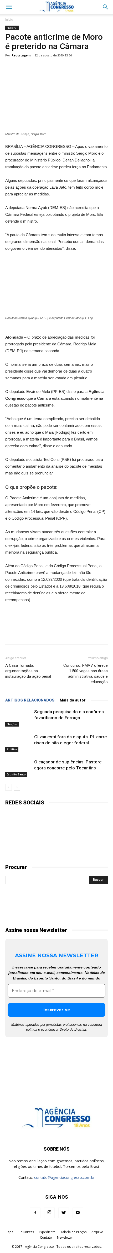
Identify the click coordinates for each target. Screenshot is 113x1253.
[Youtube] (78, 1213)
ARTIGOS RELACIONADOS (29, 700)
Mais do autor (73, 700)
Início (9, 19)
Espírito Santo (16, 774)
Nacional (12, 28)
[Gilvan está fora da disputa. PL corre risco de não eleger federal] (18, 743)
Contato (46, 1237)
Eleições (12, 724)
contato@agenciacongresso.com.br (64, 1177)
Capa (9, 1232)
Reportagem (21, 55)
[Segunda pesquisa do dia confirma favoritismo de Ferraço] (18, 718)
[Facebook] (35, 1213)
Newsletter (65, 1237)
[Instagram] (49, 1213)
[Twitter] (63, 1213)
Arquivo (97, 1232)
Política (12, 749)
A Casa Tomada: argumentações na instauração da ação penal (28, 671)
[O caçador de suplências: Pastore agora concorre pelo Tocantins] (18, 768)
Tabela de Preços (73, 1232)
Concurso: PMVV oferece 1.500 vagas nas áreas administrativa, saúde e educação (85, 673)
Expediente (47, 1232)
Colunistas (26, 1232)
